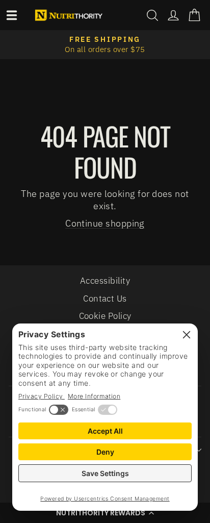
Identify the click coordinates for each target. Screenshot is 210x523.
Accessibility (105, 280)
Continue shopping (105, 223)
